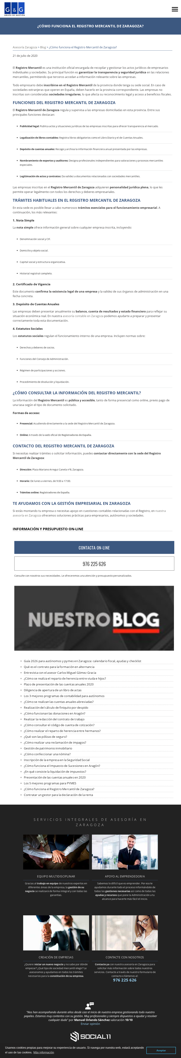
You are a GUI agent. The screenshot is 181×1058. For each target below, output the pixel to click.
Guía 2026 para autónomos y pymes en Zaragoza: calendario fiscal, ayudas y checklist (82, 661)
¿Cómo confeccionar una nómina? (47, 754)
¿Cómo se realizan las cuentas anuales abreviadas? (59, 702)
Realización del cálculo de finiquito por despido (56, 708)
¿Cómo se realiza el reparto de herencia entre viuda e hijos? (65, 678)
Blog (43, 47)
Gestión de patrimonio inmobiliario (48, 748)
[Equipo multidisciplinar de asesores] (56, 868)
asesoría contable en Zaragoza (83, 316)
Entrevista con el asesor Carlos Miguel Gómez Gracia (60, 673)
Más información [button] (43, 1052)
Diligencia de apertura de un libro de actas (53, 690)
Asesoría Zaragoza (25, 47)
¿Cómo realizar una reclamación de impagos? (55, 742)
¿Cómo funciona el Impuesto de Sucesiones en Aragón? (62, 766)
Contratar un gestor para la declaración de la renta (58, 795)
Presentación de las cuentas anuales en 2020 (55, 777)
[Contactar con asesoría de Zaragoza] (125, 949)
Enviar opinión (90, 1024)
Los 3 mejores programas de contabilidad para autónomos (64, 696)
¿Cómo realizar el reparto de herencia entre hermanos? (62, 731)
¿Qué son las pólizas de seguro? (45, 737)
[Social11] (90, 1036)
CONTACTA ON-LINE (94, 548)
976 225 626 (94, 563)
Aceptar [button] (161, 1050)
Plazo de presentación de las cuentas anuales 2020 (59, 684)
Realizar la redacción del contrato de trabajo (54, 719)
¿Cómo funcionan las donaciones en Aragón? (54, 713)
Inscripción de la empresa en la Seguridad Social (57, 760)
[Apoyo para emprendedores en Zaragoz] (125, 868)
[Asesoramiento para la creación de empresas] (56, 949)
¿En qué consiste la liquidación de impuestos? (55, 772)
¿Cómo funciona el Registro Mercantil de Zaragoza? (59, 789)
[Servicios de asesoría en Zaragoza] (15, 15)
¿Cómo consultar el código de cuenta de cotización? (59, 725)
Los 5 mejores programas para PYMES (50, 783)
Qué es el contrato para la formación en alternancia (59, 667)
